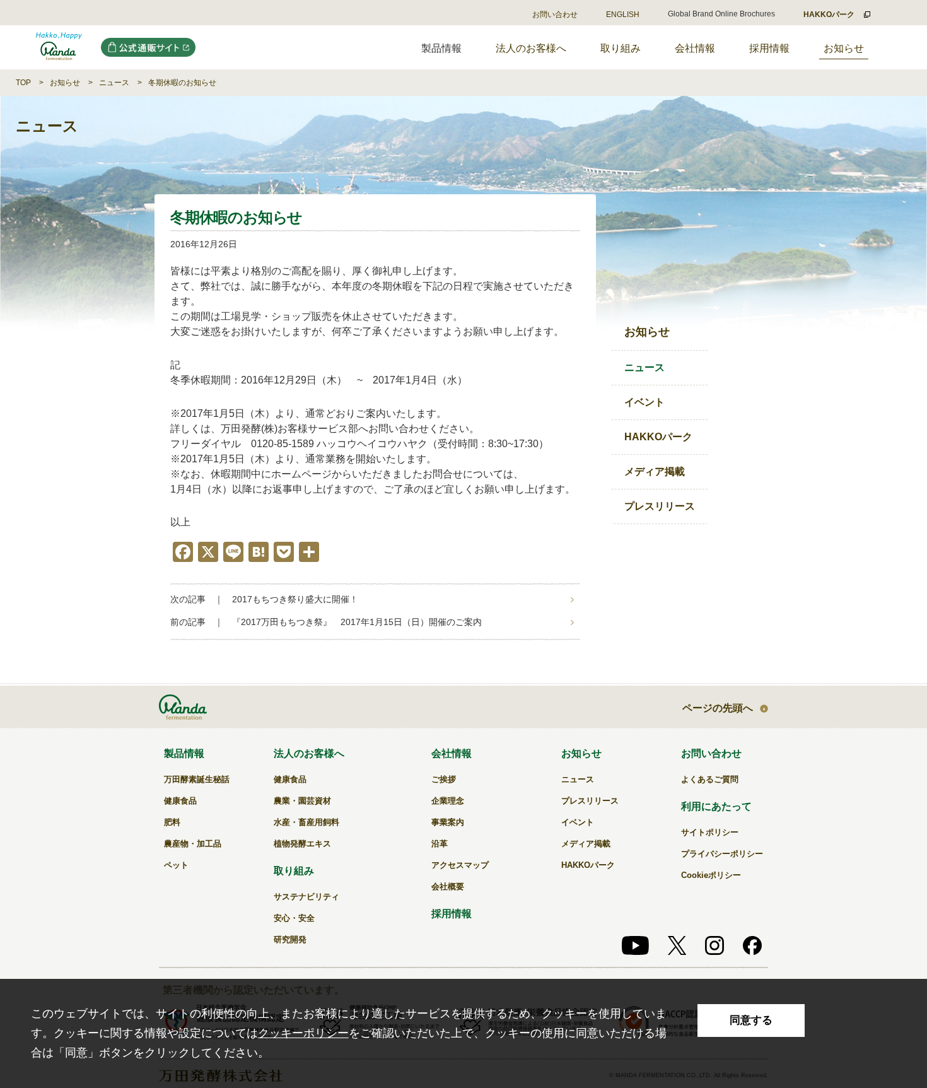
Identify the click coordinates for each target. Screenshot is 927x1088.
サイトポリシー (709, 832)
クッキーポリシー (303, 1033)
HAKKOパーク (658, 436)
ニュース (114, 82)
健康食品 (180, 800)
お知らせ (844, 48)
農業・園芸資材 (302, 800)
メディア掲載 (654, 471)
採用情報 (769, 48)
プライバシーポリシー (722, 853)
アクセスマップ (460, 865)
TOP (23, 82)
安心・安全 (294, 918)
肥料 (172, 822)
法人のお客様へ (531, 48)
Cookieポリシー (711, 875)
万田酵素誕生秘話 (197, 779)
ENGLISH (622, 14)
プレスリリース (659, 506)
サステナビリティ (306, 896)
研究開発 (290, 939)
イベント (644, 402)
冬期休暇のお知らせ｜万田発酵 (59, 47)
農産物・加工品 (192, 843)
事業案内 (447, 822)
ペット (176, 865)
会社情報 (695, 48)
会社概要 (447, 886)
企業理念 (447, 800)
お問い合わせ (555, 14)
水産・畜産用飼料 (306, 822)
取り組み (620, 48)
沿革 (439, 843)
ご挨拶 (443, 779)
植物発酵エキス (302, 843)
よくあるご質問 (709, 779)
